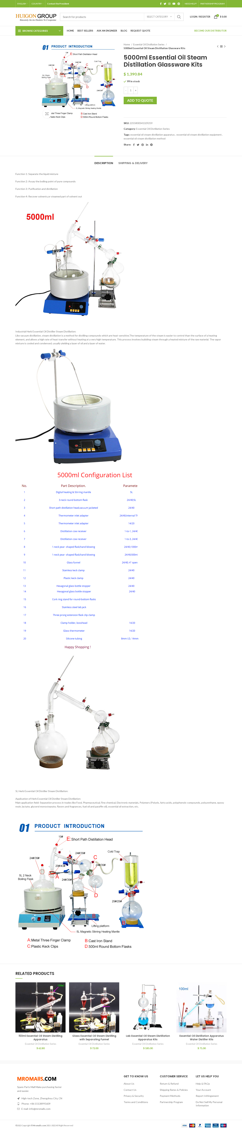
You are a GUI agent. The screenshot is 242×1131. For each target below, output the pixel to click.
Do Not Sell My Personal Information (209, 1104)
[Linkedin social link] (147, 144)
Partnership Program (171, 1102)
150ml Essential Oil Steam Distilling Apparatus (40, 1037)
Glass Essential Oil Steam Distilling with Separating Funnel (94, 1037)
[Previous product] (218, 46)
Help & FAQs (203, 1083)
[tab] (103, 161)
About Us (129, 1083)
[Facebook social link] (161, 3)
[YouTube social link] (173, 3)
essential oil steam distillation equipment (199, 134)
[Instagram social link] (169, 3)
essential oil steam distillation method (144, 138)
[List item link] (40, 1104)
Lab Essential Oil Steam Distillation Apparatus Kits (148, 1037)
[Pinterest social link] (178, 3)
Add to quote (140, 100)
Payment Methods (170, 1095)
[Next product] (225, 46)
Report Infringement (207, 1095)
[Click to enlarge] (47, 113)
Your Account (203, 1089)
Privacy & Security (134, 1095)
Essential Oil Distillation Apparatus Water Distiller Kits (201, 1037)
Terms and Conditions (136, 1102)
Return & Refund (169, 1083)
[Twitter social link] (165, 3)
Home (127, 44)
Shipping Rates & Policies (174, 1089)
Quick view (62, 988)
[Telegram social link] (151, 144)
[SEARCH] (179, 17)
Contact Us (130, 1089)
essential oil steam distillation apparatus (152, 134)
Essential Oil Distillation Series (149, 44)
